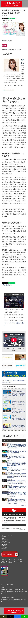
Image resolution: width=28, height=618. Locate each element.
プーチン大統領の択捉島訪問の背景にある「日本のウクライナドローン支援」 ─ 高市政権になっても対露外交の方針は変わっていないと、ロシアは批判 (16, 501)
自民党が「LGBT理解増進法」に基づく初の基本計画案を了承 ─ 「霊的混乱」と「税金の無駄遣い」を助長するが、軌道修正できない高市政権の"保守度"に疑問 (14, 394)
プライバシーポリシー (6, 539)
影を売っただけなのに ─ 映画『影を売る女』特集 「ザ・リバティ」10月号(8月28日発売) (16, 457)
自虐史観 (19, 380)
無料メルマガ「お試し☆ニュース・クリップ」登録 (12, 559)
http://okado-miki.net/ (8, 90)
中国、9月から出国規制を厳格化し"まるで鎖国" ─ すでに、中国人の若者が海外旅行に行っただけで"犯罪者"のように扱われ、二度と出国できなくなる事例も (16, 446)
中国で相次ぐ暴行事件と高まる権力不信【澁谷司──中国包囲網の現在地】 (16, 452)
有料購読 (4, 536)
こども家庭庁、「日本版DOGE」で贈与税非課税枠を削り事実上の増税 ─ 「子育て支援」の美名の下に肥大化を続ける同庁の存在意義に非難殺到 (16, 475)
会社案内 (4, 545)
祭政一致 (5, 382)
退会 (3, 538)
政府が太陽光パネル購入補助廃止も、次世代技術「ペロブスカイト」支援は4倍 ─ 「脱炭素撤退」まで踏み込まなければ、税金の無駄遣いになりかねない (16, 494)
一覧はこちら (23, 529)
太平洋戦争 (10, 382)
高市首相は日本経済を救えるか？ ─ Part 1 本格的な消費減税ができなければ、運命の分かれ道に (14, 427)
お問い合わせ (5, 547)
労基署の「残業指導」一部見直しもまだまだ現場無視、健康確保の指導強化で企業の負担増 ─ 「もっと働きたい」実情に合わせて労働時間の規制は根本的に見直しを (16, 463)
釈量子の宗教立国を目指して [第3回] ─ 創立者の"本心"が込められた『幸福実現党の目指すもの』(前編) (14, 418)
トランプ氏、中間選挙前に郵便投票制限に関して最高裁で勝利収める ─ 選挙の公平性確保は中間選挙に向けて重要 (16, 488)
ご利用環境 (4, 544)
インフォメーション (8, 525)
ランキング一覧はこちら (21, 505)
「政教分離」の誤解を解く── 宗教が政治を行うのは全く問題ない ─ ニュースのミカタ (18, 411)
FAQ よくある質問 (6, 542)
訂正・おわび (5, 541)
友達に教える (8, 20)
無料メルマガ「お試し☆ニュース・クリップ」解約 (12, 561)
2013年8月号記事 (8, 380)
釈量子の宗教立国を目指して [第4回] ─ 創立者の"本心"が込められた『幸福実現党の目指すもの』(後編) (14, 403)
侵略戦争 (15, 380)
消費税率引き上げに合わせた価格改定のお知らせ (11, 528)
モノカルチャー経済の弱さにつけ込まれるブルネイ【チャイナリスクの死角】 (16, 469)
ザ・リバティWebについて (7, 535)
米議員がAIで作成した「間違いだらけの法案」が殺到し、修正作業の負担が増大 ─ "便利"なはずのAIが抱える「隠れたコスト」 (16, 482)
